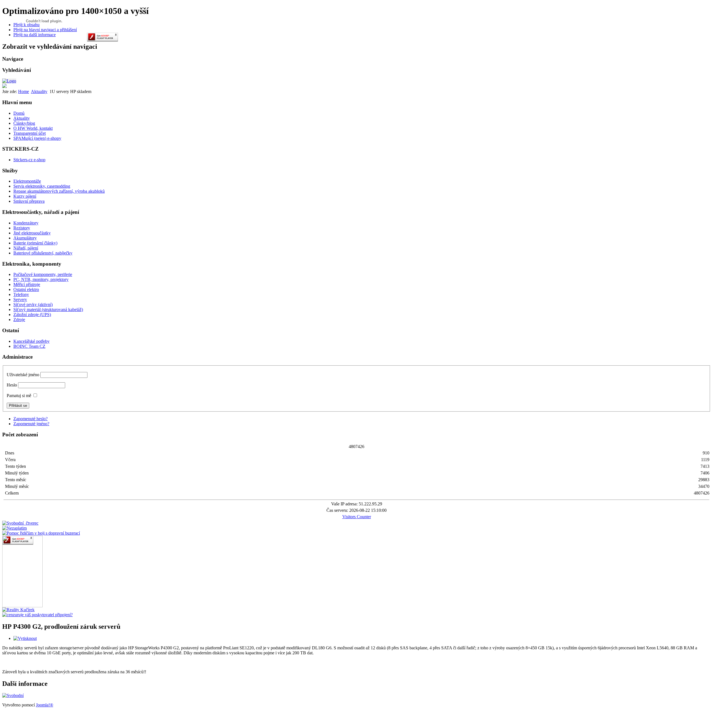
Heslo (12, 385)
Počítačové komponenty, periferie (42, 274)
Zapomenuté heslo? (30, 418)
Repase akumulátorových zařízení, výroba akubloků (59, 191)
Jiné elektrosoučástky (32, 233)
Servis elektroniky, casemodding (41, 186)
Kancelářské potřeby (31, 341)
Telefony (21, 294)
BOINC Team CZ (29, 346)
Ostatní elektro (26, 289)
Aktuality (39, 91)
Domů (19, 113)
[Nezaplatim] (14, 528)
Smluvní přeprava (29, 201)
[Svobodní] (13, 695)
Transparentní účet (29, 133)
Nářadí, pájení (25, 248)
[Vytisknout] (25, 638)
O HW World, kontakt (33, 128)
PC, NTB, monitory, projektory (41, 279)
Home (23, 91)
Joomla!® (44, 705)
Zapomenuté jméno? (31, 423)
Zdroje (19, 319)
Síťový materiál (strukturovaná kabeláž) (48, 309)
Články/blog (24, 123)
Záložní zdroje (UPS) (32, 314)
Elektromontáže (27, 181)
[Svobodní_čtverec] (20, 523)
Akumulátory (25, 238)
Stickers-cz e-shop (29, 159)
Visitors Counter (356, 516)
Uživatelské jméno (23, 374)
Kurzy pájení (24, 196)
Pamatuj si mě (19, 395)
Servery (20, 299)
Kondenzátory (25, 223)
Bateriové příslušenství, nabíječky (42, 253)
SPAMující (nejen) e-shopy (37, 138)
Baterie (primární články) (35, 243)
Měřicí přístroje (26, 284)
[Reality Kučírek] (18, 609)
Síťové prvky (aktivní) (33, 304)
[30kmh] (41, 533)
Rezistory (21, 228)
